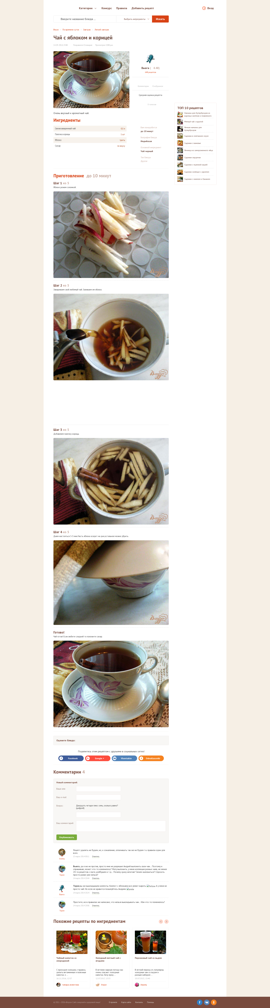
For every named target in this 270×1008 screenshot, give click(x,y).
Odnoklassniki (153, 758)
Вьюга (61, 894)
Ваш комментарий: (65, 823)
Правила (121, 8)
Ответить (95, 856)
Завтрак (87, 29)
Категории (86, 8)
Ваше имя (60, 788)
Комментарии (143, 86)
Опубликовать (66, 837)
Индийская (146, 141)
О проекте (113, 1002)
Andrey (62, 859)
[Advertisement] (111, 402)
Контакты (139, 1002)
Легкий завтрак (102, 29)
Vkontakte (126, 758)
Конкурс (107, 8)
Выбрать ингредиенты (134, 19)
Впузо (56, 29)
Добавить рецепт (143, 8)
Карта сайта (126, 1002)
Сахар (58, 146)
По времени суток (71, 29)
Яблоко (58, 140)
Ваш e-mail (61, 797)
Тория (61, 875)
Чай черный (147, 151)
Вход (210, 8)
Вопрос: (59, 805)
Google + (99, 758)
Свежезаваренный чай (65, 128)
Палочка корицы (62, 134)
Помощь (150, 1002)
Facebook (73, 758)
